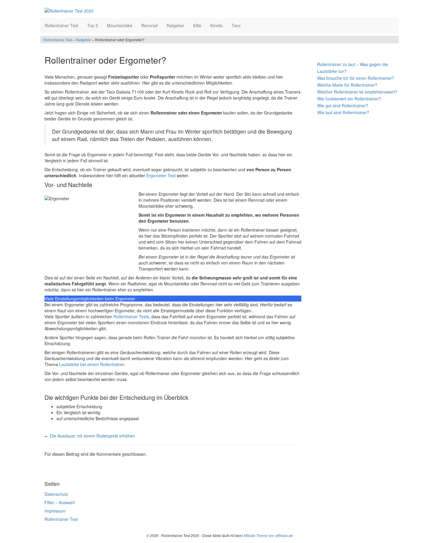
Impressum (55, 511)
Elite (197, 25)
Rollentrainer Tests (131, 316)
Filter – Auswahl (59, 502)
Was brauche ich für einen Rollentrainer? (355, 78)
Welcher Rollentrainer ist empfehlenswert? (357, 92)
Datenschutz (56, 494)
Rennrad (149, 25)
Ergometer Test (161, 175)
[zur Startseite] (117, 10)
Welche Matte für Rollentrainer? (347, 85)
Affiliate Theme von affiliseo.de (268, 535)
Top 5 (92, 25)
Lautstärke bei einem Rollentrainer (91, 364)
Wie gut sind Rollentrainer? (342, 105)
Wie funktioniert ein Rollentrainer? (349, 99)
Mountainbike (119, 25)
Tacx (236, 25)
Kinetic (216, 25)
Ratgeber (175, 25)
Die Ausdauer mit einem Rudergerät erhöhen (92, 436)
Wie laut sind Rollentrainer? (343, 112)
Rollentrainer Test (61, 25)
